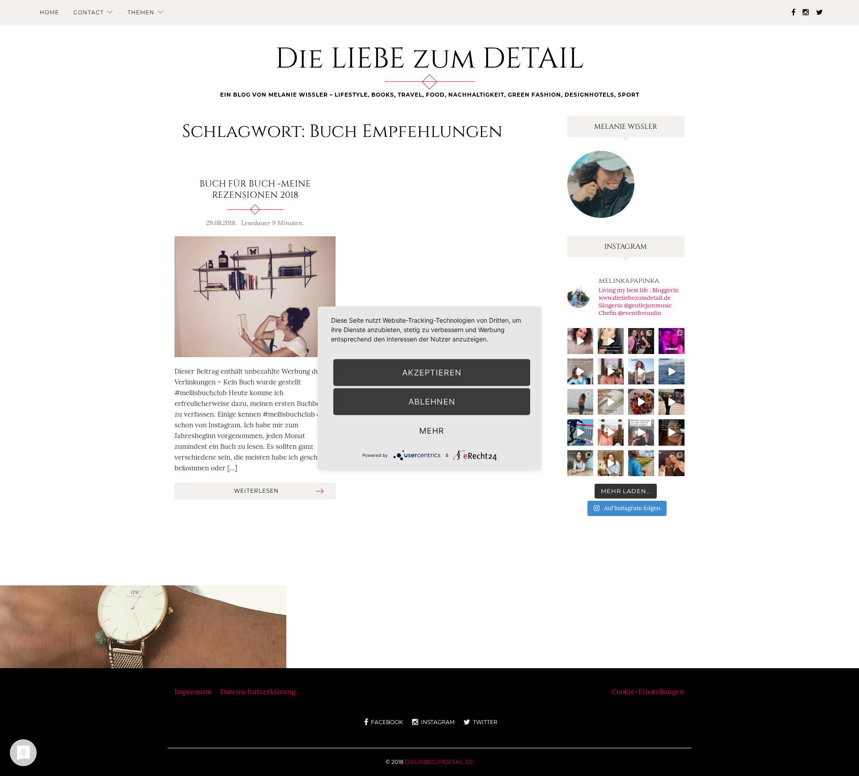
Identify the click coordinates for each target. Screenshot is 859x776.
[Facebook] (793, 12)
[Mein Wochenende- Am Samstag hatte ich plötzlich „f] (641, 463)
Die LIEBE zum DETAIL (429, 59)
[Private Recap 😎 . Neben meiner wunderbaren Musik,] (672, 341)
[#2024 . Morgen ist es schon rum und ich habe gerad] (611, 371)
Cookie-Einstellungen (648, 691)
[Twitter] (819, 12)
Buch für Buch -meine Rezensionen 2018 (255, 189)
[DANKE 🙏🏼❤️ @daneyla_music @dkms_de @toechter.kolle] (580, 341)
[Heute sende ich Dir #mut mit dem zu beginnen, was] (611, 463)
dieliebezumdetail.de (439, 762)
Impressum (193, 691)
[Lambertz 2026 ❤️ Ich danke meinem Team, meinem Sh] (641, 341)
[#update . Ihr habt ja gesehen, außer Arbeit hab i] (580, 371)
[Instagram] (806, 12)
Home (49, 12)
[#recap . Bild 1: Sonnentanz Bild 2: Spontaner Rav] (580, 402)
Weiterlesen (256, 490)
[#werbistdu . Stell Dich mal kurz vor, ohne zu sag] (641, 371)
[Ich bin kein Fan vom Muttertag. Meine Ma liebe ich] (611, 432)
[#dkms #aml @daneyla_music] (611, 341)
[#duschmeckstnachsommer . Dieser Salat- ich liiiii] (641, 402)
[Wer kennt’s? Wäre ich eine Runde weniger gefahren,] (672, 432)
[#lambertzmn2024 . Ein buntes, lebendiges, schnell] (672, 463)
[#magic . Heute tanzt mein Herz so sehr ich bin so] (672, 371)
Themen (141, 12)
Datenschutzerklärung (258, 691)
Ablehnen (431, 401)
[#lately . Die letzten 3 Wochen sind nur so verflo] (672, 402)
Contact (88, 12)
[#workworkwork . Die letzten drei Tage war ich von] (580, 463)
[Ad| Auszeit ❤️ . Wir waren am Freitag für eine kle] (641, 432)
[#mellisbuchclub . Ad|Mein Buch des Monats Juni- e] (611, 402)
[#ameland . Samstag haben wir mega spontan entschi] (580, 432)
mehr (431, 430)
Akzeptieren (432, 372)
